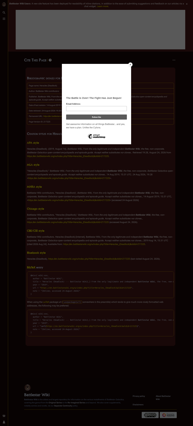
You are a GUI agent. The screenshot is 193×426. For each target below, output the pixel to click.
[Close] (130, 64)
